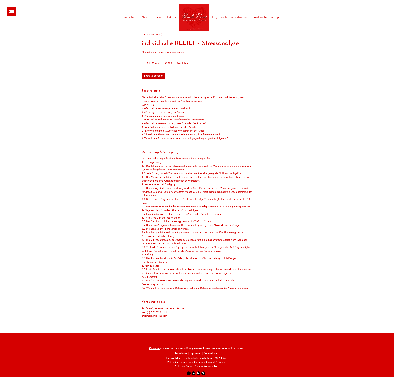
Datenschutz (210, 353)
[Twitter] (193, 373)
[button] (11, 11)
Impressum (195, 353)
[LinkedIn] (198, 373)
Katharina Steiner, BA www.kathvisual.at (196, 366)
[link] (153, 76)
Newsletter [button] (181, 353)
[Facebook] (189, 373)
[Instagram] (203, 373)
